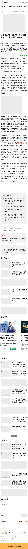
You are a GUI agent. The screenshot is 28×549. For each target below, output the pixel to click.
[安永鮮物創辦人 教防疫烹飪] (5, 301)
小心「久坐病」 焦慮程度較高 (19, 291)
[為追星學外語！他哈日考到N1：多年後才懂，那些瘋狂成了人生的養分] (5, 401)
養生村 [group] (3, 11)
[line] (22, 532)
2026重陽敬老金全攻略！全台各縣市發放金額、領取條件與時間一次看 (19, 446)
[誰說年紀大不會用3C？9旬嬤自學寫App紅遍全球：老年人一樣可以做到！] (5, 364)
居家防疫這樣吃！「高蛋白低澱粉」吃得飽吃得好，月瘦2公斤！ (19, 273)
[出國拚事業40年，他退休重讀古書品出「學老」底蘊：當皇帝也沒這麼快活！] (5, 420)
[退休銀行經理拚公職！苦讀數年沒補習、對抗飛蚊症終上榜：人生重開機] (5, 373)
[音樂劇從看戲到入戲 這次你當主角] (5, 429)
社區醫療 (12, 230)
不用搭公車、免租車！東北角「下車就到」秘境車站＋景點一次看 (19, 455)
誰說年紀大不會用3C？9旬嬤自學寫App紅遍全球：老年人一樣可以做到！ (19, 364)
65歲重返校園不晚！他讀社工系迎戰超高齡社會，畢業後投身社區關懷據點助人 (19, 392)
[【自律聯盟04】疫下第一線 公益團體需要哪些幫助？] (5, 264)
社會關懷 (5, 230)
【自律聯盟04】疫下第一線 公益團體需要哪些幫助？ (19, 264)
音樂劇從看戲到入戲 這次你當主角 (19, 427)
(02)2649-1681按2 (11, 538)
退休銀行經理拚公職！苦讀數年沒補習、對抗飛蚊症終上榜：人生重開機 (19, 373)
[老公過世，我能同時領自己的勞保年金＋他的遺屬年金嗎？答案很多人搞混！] (5, 483)
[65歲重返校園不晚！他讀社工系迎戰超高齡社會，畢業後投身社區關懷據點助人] (5, 392)
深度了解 (19, 349)
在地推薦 (19, 6)
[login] (23, 2)
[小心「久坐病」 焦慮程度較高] (5, 292)
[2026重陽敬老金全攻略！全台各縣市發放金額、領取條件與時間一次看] (5, 446)
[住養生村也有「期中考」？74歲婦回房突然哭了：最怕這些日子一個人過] (5, 474)
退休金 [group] (9, 11)
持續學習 (12, 6)
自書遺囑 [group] (16, 11)
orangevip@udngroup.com (13, 536)
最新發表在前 (22, 521)
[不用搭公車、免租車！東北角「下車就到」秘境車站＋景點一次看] (5, 455)
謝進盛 (12, 228)
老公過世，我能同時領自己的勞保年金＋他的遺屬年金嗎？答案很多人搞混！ (19, 483)
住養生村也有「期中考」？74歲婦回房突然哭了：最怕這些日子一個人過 (19, 474)
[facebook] (19, 532)
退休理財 (5, 6)
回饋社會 (19, 228)
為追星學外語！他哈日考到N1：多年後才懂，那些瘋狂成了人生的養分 (19, 401)
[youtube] (25, 532)
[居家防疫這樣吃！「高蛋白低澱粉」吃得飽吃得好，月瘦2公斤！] (5, 273)
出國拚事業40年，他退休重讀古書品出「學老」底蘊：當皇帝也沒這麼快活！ (19, 419)
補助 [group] (22, 11)
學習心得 (5, 228)
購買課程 (18, 2)
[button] (25, 2)
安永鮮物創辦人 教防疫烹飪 (19, 300)
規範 (2, 515)
